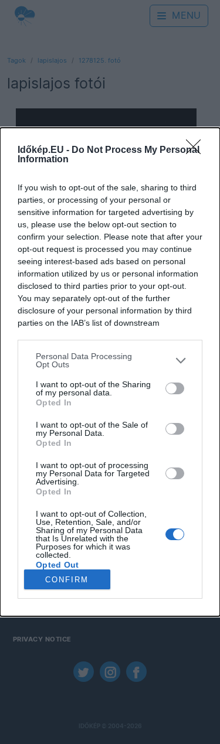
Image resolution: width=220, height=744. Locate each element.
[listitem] (110, 360)
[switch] (174, 388)
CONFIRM (67, 579)
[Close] (197, 150)
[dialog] (110, 372)
